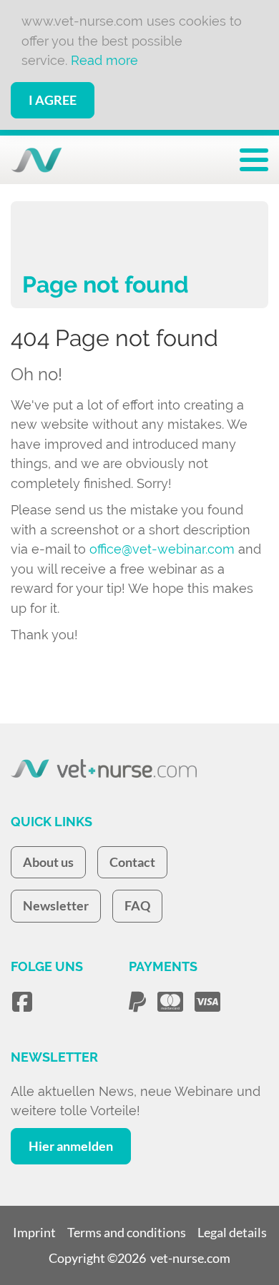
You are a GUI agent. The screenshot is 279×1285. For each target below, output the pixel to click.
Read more (104, 60)
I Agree (53, 100)
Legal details (232, 1232)
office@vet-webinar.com (162, 549)
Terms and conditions (126, 1232)
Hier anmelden (71, 1146)
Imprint (34, 1232)
